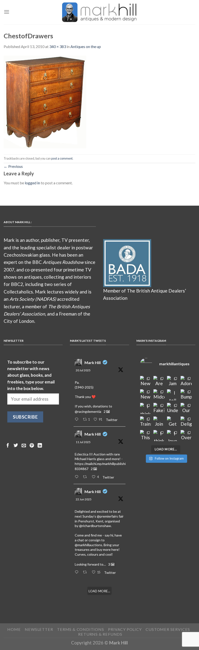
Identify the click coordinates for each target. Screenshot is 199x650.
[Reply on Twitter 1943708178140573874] (78, 477)
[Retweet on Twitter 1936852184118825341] (86, 572)
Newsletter (39, 629)
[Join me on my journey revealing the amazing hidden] (159, 422)
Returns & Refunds (100, 634)
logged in (32, 182)
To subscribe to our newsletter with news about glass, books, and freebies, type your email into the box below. (31, 375)
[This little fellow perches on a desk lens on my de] (145, 435)
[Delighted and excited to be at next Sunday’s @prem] (186, 422)
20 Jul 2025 (83, 370)
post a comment (62, 158)
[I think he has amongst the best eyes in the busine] (145, 408)
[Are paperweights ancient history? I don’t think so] (159, 381)
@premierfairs (107, 516)
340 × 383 (57, 46)
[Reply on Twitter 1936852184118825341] (78, 572)
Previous (13, 166)
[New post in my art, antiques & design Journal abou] (145, 381)
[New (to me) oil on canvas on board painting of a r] (145, 394)
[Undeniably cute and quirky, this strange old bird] (172, 408)
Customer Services (168, 629)
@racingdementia (88, 411)
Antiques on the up (85, 46)
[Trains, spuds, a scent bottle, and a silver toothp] (145, 422)
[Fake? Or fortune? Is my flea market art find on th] (159, 408)
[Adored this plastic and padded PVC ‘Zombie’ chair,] (186, 381)
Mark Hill (92, 362)
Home (14, 629)
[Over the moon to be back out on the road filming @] (186, 435)
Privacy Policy (124, 629)
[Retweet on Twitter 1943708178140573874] (86, 477)
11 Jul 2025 (83, 442)
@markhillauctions (88, 545)
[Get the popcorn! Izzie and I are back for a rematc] (172, 422)
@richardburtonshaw (95, 526)
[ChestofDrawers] (45, 101)
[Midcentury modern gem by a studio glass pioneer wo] (159, 394)
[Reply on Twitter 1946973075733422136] (78, 419)
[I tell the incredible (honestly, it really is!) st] (172, 394)
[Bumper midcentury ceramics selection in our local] (186, 394)
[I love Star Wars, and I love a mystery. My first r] (172, 435)
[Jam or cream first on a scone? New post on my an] (172, 381)
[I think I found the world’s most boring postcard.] (159, 435)
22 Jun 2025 (83, 499)
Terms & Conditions (80, 629)
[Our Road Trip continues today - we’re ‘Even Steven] (186, 408)
